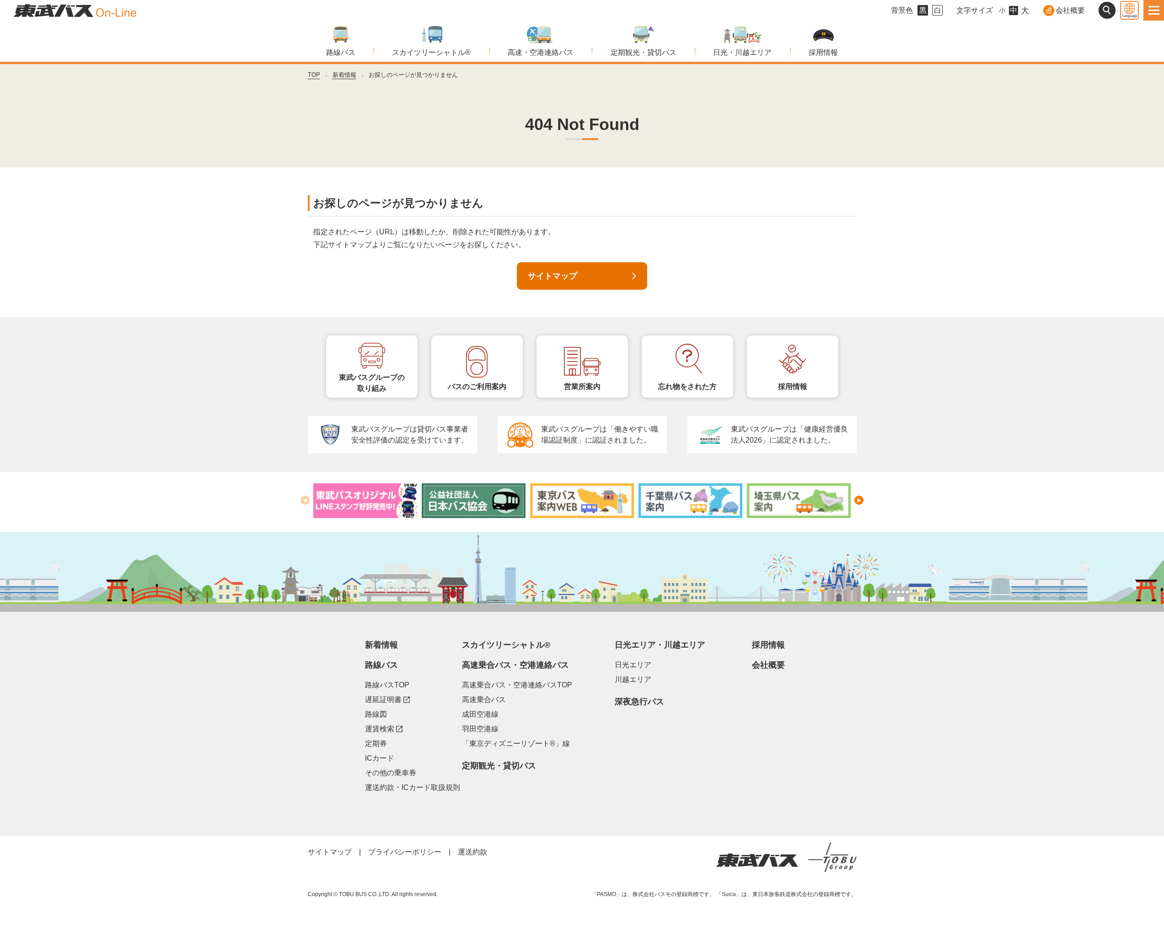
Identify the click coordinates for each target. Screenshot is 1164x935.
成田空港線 (480, 714)
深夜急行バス (639, 701)
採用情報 (823, 52)
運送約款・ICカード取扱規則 (412, 787)
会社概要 (1070, 10)
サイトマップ (552, 276)
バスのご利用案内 (477, 386)
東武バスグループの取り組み (372, 382)
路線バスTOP (387, 685)
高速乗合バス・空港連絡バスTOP (517, 685)
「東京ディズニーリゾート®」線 (516, 743)
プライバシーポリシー (404, 852)
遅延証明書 (387, 699)
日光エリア (633, 665)
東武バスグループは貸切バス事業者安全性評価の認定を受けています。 (409, 434)
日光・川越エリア (742, 52)
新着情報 (344, 74)
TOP (314, 74)
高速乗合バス (484, 699)
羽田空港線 (480, 729)
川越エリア (633, 679)
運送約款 (472, 852)
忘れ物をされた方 (687, 386)
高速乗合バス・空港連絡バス (515, 665)
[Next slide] (859, 500)
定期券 (376, 743)
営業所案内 (582, 386)
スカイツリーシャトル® (431, 52)
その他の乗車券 (390, 773)
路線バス (340, 52)
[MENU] (1153, 10)
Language (1129, 16)
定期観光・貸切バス (643, 52)
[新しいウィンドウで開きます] (365, 500)
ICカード (379, 758)
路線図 (376, 714)
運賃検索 (383, 728)
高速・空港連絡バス (541, 52)
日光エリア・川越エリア (660, 644)
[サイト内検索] (1107, 10)
